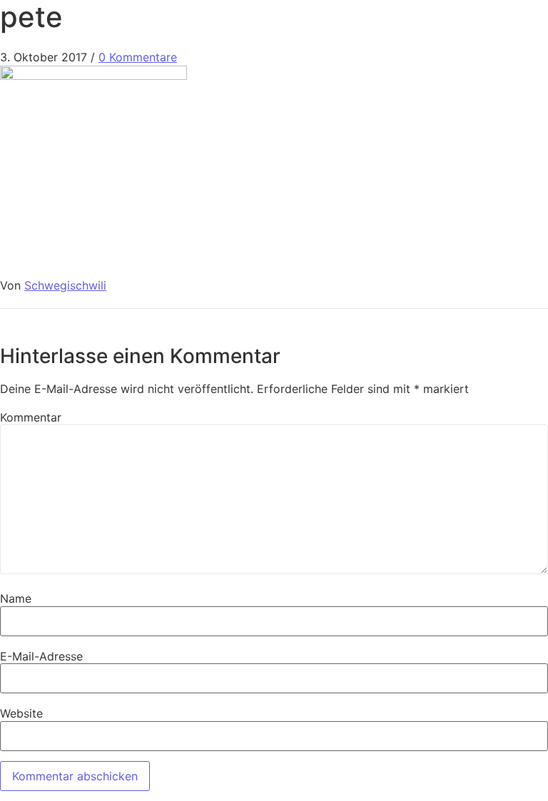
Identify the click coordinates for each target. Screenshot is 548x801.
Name (15, 598)
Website (21, 713)
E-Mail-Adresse (41, 656)
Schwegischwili (65, 285)
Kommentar (30, 417)
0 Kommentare (137, 57)
